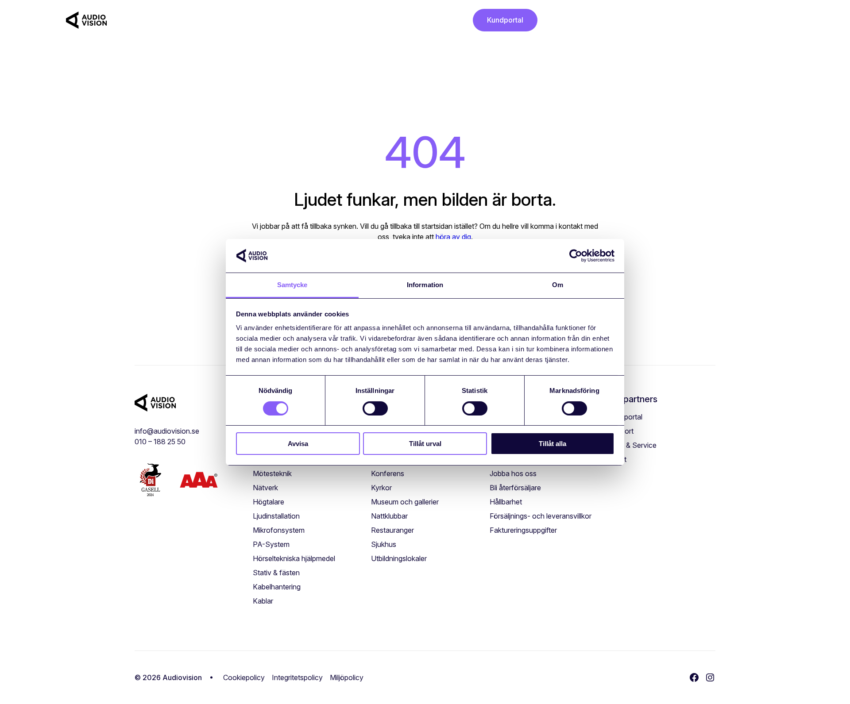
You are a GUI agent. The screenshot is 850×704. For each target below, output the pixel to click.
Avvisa (298, 443)
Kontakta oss (434, 20)
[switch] (375, 408)
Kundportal (505, 19)
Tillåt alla (552, 443)
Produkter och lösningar (157, 20)
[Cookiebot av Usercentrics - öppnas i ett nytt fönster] (575, 255)
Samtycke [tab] (292, 285)
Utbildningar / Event (247, 20)
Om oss (383, 20)
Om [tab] (557, 285)
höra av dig (453, 236)
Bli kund (346, 20)
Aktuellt (310, 20)
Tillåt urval (425, 443)
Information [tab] (425, 285)
